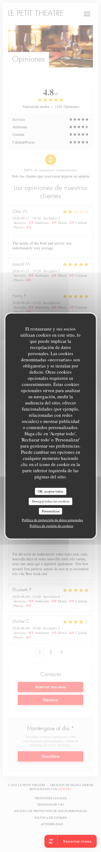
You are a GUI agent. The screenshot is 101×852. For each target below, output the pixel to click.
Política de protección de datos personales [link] (52, 519)
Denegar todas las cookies (50, 501)
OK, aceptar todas (50, 491)
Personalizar (51, 511)
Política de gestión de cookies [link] (51, 525)
